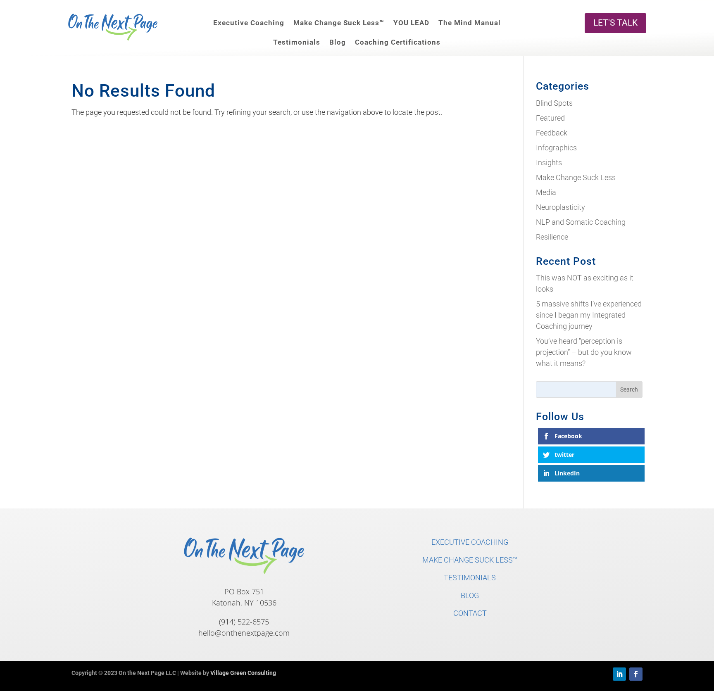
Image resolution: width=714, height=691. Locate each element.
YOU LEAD (411, 23)
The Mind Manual (469, 23)
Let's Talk (615, 23)
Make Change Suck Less (576, 177)
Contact (470, 613)
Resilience (552, 237)
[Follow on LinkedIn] (619, 674)
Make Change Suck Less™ (338, 23)
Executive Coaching (248, 23)
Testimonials (296, 42)
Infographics (556, 147)
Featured (550, 118)
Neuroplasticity (560, 207)
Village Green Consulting (243, 673)
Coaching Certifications (397, 42)
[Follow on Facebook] (636, 674)
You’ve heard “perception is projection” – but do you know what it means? (584, 352)
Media (546, 192)
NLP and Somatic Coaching (581, 222)
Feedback (551, 132)
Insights (549, 162)
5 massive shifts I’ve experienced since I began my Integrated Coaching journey (589, 314)
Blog (337, 42)
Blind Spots (554, 103)
